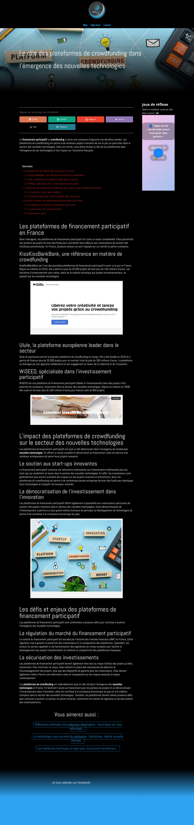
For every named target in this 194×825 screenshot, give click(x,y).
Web (85, 25)
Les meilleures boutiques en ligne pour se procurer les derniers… (77, 748)
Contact (107, 25)
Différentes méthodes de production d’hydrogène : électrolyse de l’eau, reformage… (79, 727)
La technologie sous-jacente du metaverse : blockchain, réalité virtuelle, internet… (79, 739)
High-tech (95, 25)
